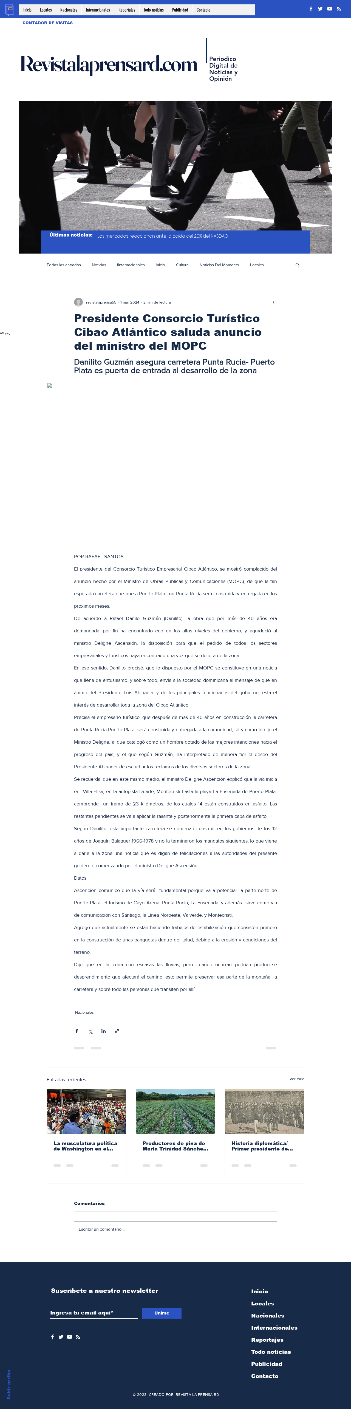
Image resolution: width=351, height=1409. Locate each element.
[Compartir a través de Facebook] (76, 1031)
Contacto (264, 1376)
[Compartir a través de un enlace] (117, 1031)
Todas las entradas (64, 264)
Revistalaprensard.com (108, 63)
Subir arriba (9, 1385)
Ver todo (297, 1079)
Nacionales (84, 1012)
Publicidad (266, 1364)
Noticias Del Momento (219, 264)
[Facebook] (311, 9)
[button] (297, 264)
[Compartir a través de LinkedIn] (103, 1031)
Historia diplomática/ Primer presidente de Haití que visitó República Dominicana (261, 1146)
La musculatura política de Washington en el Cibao (85, 1146)
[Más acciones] (273, 302)
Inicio (160, 264)
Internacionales (274, 1328)
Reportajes (267, 1340)
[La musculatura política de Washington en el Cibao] (86, 1111)
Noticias (99, 264)
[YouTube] (330, 9)
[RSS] (339, 9)
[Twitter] (320, 9)
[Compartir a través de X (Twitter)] (90, 1031)
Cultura (182, 264)
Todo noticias (271, 1352)
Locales (257, 264)
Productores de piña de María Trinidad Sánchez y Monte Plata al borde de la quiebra (174, 1146)
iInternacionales (131, 264)
